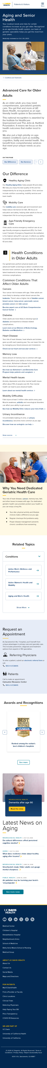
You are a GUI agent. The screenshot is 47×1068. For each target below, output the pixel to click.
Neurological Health (12, 838)
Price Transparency (10, 1013)
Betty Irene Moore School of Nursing (17, 948)
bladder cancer (38, 298)
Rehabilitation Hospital (11, 934)
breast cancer (8, 301)
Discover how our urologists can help (17, 424)
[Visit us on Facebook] (9, 919)
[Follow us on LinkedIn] (15, 919)
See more (23, 762)
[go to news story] (23, 787)
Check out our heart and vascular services (19, 349)
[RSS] (31, 919)
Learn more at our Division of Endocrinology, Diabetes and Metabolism (20, 329)
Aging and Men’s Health (23, 596)
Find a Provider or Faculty (13, 992)
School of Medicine (10, 943)
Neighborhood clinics (11, 939)
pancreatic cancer (31, 301)
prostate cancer (9, 304)
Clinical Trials (8, 1000)
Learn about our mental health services (18, 390)
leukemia (6, 298)
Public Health (9, 878)
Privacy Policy (18, 1052)
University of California (11, 1038)
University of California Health (14, 1033)
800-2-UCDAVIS (12, 685)
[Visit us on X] (20, 919)
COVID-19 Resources (11, 1018)
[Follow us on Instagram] (26, 919)
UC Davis (6, 1029)
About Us (6, 963)
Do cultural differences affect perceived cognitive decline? (20, 841)
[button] (5, 732)
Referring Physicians (10, 1005)
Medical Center (9, 926)
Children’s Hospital (10, 930)
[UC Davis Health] (10, 911)
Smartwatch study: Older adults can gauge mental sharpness (21, 868)
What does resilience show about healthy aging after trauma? (21, 855)
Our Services (26, 162)
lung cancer (19, 301)
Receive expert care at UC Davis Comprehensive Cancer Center (22, 308)
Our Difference (10, 162)
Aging (5, 851)
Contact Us (7, 967)
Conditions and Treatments (13, 78)
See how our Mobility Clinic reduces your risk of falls (23, 409)
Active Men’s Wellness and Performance (23, 570)
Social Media (8, 972)
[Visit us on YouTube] (4, 919)
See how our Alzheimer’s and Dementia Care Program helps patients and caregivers (20, 371)
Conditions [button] (11, 556)
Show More (23, 607)
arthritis (20, 402)
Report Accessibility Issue (33, 1052)
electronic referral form (33, 660)
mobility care (11, 207)
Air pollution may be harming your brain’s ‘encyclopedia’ (20, 881)
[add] (7, 435)
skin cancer (23, 304)
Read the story (17, 808)
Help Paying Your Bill (11, 1009)
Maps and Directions (10, 976)
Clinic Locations (9, 996)
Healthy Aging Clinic (14, 185)
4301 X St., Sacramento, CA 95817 (23, 1056)
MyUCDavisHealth (10, 987)
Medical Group (8, 952)
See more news (13, 891)
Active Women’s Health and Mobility (23, 584)
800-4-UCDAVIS (12, 666)
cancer (25, 498)
